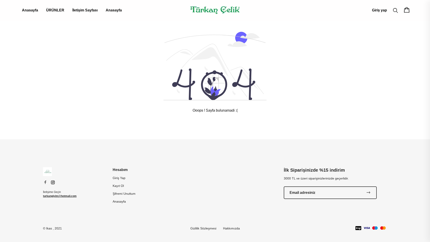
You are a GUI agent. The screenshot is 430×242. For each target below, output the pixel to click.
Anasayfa (30, 10)
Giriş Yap (119, 178)
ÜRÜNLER (55, 10)
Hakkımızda (231, 228)
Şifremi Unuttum (124, 193)
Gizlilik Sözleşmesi (203, 228)
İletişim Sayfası (85, 10)
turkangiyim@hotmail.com (60, 196)
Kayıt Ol (118, 186)
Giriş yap (379, 10)
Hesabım (120, 170)
